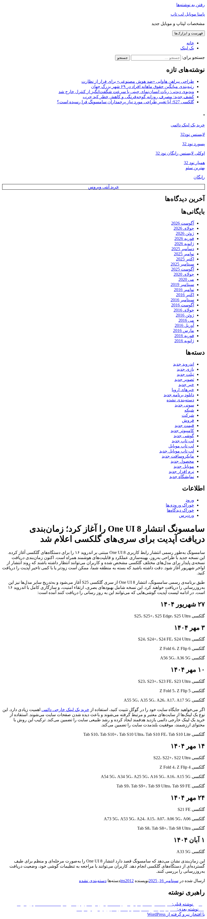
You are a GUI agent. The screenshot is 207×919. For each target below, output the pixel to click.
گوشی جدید (184, 435)
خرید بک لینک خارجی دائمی (65, 709)
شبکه (189, 410)
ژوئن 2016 (185, 315)
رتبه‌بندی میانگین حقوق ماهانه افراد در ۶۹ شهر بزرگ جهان (142, 86)
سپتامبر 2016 (182, 300)
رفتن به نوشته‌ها (190, 4)
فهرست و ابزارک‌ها (188, 33)
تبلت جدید (185, 374)
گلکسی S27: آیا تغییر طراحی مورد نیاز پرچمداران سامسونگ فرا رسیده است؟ (125, 102)
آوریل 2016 (184, 325)
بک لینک (187, 48)
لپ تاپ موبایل (181, 446)
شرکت (188, 415)
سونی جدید (184, 405)
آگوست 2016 (182, 305)
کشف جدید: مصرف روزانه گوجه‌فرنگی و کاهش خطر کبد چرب (138, 96)
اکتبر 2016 (185, 294)
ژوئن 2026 (185, 233)
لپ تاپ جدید (183, 441)
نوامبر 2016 (184, 289)
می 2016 (186, 320)
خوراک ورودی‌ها (180, 505)
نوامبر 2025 (184, 254)
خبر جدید (186, 384)
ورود (190, 500)
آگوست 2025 (182, 269)
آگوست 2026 (182, 223)
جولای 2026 (184, 228)
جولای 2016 (184, 310)
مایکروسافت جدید (178, 456)
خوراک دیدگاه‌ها (180, 510)
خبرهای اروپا (183, 389)
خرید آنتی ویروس (103, 187)
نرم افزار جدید (181, 471)
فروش (188, 420)
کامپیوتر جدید (182, 430)
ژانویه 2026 (184, 243)
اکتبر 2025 (185, 259)
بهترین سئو (195, 167)
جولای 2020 (184, 274)
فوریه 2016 (184, 335)
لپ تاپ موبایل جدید (176, 451)
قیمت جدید (184, 425)
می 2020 (186, 279)
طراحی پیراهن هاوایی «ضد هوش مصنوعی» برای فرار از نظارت (137, 81)
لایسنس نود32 (192, 134)
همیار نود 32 (194, 162)
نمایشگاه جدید (181, 476)
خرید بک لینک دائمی (188, 125)
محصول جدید (182, 461)
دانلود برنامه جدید (179, 395)
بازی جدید (185, 369)
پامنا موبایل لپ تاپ (188, 14)
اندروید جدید (183, 364)
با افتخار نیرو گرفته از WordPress (176, 914)
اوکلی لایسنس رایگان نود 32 (180, 153)
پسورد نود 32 (193, 144)
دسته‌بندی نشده (180, 400)
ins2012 (127, 880)
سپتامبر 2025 (182, 264)
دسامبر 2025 (182, 248)
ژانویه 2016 (184, 340)
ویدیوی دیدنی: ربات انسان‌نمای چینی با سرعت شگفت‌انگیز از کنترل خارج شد (126, 91)
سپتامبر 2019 (182, 284)
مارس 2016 (183, 330)
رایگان (199, 177)
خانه (190, 43)
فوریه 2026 (184, 238)
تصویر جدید (184, 379)
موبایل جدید (184, 466)
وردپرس (186, 515)
